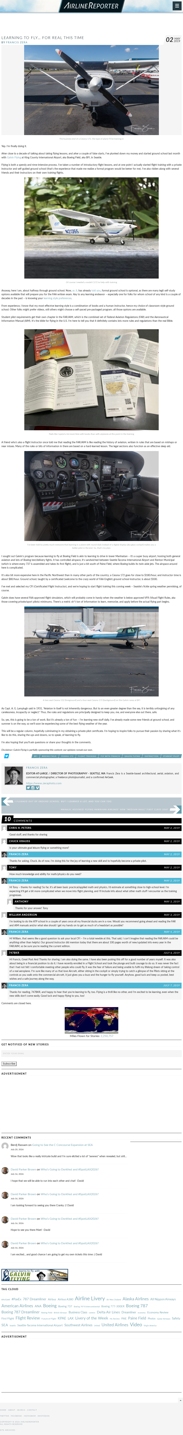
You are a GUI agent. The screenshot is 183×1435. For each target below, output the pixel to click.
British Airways (60, 1313)
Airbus (52, 1299)
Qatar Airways (163, 1319)
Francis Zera (17, 42)
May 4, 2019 (172, 932)
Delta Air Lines (108, 1312)
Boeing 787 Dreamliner (20, 1312)
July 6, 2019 (172, 953)
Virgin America (150, 1326)
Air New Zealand (114, 1300)
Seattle (13, 1326)
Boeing (50, 1306)
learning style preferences (57, 298)
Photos (151, 1318)
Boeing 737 (65, 1306)
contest (92, 1313)
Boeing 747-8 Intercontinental (87, 1307)
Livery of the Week (91, 1318)
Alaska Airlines (136, 1299)
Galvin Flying (14, 157)
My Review (115, 1319)
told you (96, 290)
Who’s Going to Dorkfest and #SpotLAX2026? (70, 1169)
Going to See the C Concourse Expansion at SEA (62, 1145)
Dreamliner (129, 1312)
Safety (176, 1318)
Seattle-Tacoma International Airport (40, 1325)
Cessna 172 (67, 756)
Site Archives (7, 1430)
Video (136, 1324)
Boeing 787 (137, 1306)
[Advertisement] (91, 26)
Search (21, 1410)
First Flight (7, 1318)
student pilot (171, 756)
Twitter (4, 1416)
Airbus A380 (65, 1299)
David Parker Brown (23, 1169)
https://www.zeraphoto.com (43, 783)
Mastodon (44, 1416)
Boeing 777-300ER (112, 1306)
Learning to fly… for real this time (42, 38)
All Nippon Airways (163, 1299)
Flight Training (87, 756)
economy (142, 1313)
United (97, 1326)
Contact (32, 1410)
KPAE (62, 1318)
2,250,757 (107, 1036)
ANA (38, 1306)
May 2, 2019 (172, 828)
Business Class (78, 1312)
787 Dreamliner (34, 1299)
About (11, 1410)
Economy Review (158, 1312)
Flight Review (28, 1318)
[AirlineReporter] (91, 6)
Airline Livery (90, 1298)
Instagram (30, 1416)
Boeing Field (49, 756)
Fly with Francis (110, 756)
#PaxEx (16, 1299)
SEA (4, 1325)
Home (3, 1410)
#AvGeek (5, 1300)
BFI (35, 756)
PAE (124, 1318)
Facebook (16, 1416)
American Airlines (17, 1306)
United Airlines (115, 1325)
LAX (71, 1318)
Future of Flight (48, 1319)
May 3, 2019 (172, 901)
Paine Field (137, 1318)
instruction (152, 756)
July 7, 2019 (172, 985)
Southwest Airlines (78, 1325)
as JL (75, 290)
